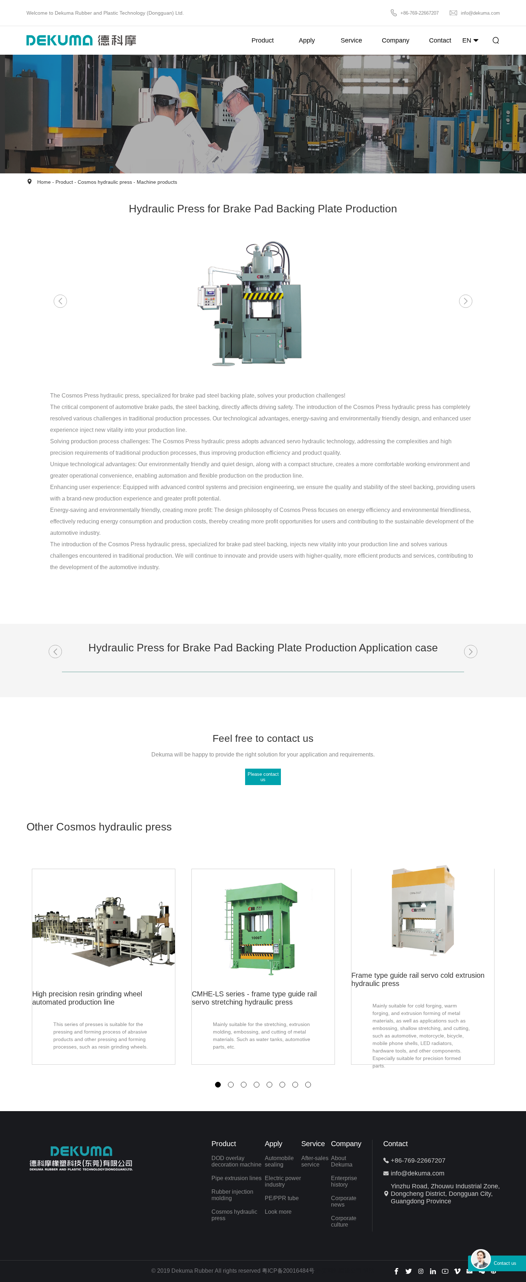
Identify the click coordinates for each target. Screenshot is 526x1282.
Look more (278, 1212)
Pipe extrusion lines (236, 1178)
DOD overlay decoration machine (236, 1161)
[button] (218, 1085)
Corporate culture (343, 1221)
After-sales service (314, 1161)
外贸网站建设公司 (339, 1271)
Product (64, 182)
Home (44, 182)
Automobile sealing (279, 1161)
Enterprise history (344, 1181)
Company (346, 1144)
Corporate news (343, 1201)
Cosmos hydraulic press (105, 182)
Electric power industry (283, 1181)
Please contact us (263, 776)
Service (313, 1144)
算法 (369, 1271)
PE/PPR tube (282, 1198)
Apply (273, 1144)
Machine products (157, 182)
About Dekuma (341, 1161)
